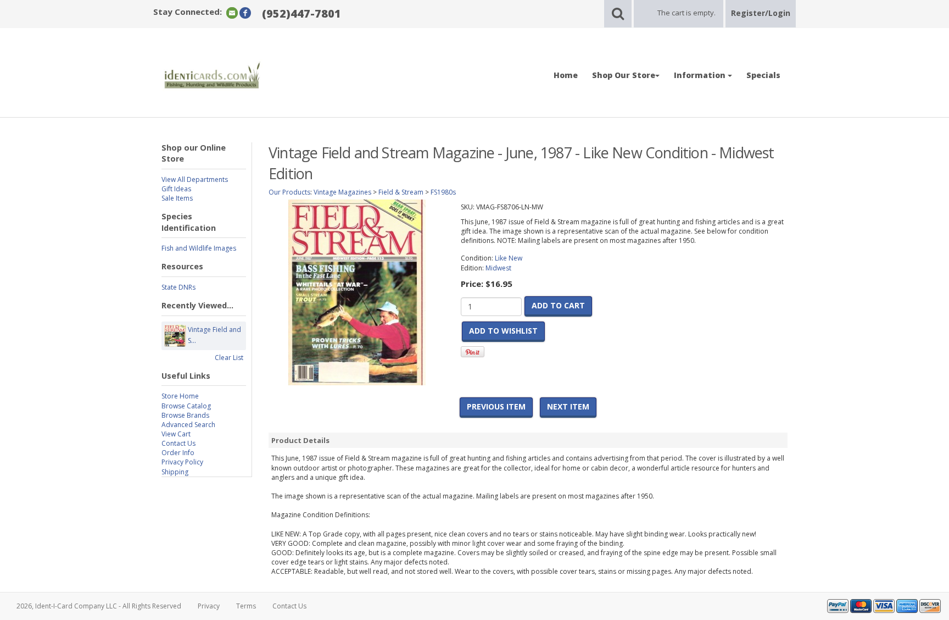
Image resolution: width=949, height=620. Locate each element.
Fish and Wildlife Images (198, 248)
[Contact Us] (232, 12)
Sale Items (177, 198)
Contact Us (178, 443)
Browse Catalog (186, 406)
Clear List (229, 357)
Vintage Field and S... (214, 335)
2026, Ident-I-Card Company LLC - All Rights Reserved (98, 606)
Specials (763, 75)
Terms (246, 606)
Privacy (209, 606)
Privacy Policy (182, 462)
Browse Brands (185, 415)
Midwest (498, 268)
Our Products (289, 192)
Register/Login (760, 13)
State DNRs (178, 287)
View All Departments (194, 179)
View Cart (176, 434)
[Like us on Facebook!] (245, 12)
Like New (508, 258)
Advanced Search (188, 424)
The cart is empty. (686, 13)
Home (566, 75)
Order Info (177, 452)
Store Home (180, 396)
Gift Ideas (176, 188)
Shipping (174, 472)
